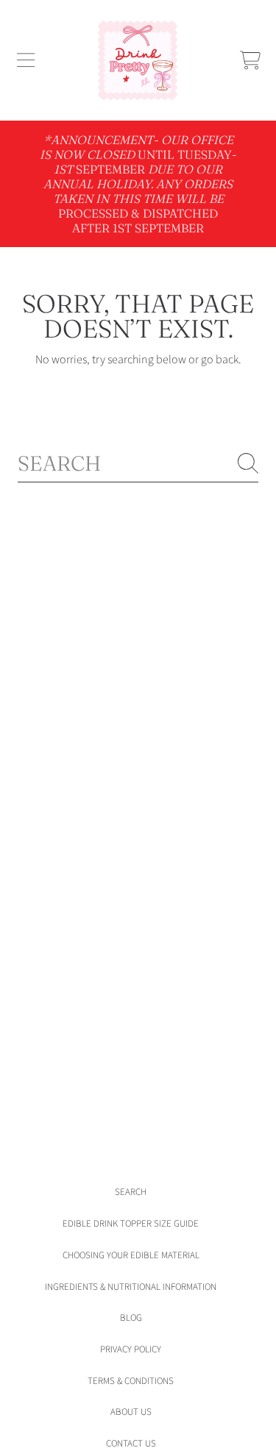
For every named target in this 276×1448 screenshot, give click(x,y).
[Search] (248, 463)
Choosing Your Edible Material (131, 1255)
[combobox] (138, 463)
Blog (131, 1317)
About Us (131, 1412)
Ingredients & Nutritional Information (130, 1287)
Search (130, 1192)
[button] (26, 60)
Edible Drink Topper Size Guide (131, 1223)
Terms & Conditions (131, 1381)
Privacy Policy (130, 1349)
